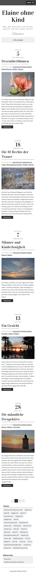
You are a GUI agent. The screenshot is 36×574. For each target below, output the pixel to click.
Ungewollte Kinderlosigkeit (22, 67)
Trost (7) (30, 541)
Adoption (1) (28, 510)
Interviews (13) (27, 526)
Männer (20, 69)
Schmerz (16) (7, 538)
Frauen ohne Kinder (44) (10, 522)
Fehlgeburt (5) (7, 519)
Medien (14, 69)
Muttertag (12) (24, 532)
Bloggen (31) (14, 513)
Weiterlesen (7, 127)
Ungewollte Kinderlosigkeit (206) (12, 545)
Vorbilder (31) (27, 545)
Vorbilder (5, 334)
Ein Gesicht (10, 325)
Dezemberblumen (15, 61)
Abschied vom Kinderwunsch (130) (13, 510)
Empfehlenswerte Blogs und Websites (14, 562)
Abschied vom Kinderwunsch (22, 162)
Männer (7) (24, 529)
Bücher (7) (23, 513)
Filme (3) (16, 519)
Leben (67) (16, 529)
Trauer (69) (22, 541)
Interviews (16, 427)
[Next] (23, 501)
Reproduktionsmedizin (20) (11, 535)
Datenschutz (7, 559)
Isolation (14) (7, 529)
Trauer (4, 165)
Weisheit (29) (7, 548)
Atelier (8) (6, 513)
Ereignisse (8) (19, 516)
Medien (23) (7, 532)
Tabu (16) (14, 541)
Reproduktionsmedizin (14, 165)
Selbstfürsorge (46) (18, 538)
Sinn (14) (27, 538)
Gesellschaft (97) (23, 522)
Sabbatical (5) (24, 535)
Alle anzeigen (18, 40)
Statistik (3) (7, 541)
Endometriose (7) (8, 516)
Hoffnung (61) (17, 526)
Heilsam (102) (7, 526)
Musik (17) (15, 532)
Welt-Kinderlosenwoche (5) (20, 548)
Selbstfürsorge (7, 69)
